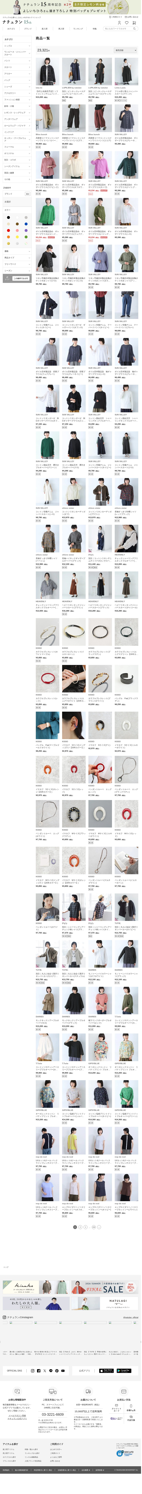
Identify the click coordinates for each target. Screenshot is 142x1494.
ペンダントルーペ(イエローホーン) (126, 881)
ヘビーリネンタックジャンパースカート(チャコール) (126, 606)
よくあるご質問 (56, 1457)
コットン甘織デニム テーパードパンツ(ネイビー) (100, 326)
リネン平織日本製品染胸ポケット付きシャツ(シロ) (73, 279)
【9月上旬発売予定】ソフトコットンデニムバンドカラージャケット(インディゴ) (47, 92)
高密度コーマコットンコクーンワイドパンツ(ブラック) (73, 139)
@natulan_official (130, 1317)
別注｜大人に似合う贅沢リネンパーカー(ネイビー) (126, 928)
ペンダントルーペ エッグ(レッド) (100, 790)
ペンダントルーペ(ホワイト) (47, 928)
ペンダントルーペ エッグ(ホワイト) (47, 834)
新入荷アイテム (8, 1449)
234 (94, 1227)
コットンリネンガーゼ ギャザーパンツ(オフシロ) (73, 326)
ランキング (78, 29)
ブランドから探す (9, 1461)
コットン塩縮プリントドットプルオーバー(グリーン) (126, 1115)
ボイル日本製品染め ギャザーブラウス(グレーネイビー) (126, 139)
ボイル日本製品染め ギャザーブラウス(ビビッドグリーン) (47, 232)
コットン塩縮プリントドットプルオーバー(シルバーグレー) (73, 1115)
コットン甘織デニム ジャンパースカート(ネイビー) (100, 466)
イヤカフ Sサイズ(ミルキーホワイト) (126, 746)
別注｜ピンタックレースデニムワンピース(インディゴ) (73, 92)
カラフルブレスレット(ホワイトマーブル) (47, 653)
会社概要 (85, 1470)
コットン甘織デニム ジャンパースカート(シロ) (47, 513)
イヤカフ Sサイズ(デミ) (99, 745)
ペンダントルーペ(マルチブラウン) (99, 881)
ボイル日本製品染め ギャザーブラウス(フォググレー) (73, 232)
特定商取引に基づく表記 (43, 1470)
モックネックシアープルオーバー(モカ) (47, 1021)
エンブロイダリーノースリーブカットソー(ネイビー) (100, 1208)
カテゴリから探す (9, 1457)
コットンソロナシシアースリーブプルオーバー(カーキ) (126, 1021)
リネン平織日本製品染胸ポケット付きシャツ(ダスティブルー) (100, 279)
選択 (27, 194)
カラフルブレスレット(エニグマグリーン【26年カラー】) (126, 653)
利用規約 (6, 1470)
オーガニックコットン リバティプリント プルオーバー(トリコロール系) (100, 1068)
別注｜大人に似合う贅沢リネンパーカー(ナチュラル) (73, 975)
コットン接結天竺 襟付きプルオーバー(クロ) (73, 466)
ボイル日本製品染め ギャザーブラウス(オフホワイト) (73, 186)
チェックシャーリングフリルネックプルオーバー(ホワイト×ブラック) (47, 606)
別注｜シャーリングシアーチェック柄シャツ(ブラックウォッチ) (73, 928)
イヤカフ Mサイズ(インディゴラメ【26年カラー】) (47, 881)
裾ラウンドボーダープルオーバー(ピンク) (100, 1021)
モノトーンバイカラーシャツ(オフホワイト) (100, 975)
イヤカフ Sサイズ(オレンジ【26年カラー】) (47, 790)
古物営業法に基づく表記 (67, 1470)
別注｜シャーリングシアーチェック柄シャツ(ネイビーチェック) (100, 928)
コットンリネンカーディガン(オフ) (73, 513)
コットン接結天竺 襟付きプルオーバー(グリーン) (47, 466)
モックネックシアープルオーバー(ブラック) (73, 1021)
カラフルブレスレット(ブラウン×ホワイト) (99, 699)
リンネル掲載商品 (31, 1457)
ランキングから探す (32, 1453)
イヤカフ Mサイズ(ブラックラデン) (74, 834)
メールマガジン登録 (17, 1416)
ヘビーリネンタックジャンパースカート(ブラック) (100, 606)
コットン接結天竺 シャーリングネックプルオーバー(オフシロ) (126, 419)
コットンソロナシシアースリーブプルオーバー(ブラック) (73, 1068)
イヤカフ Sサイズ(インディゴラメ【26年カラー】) (73, 746)
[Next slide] (141, 1342)
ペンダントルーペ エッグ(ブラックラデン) (126, 790)
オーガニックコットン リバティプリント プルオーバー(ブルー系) (47, 1115)
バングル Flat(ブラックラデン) (126, 699)
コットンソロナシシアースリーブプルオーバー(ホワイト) (47, 1068)
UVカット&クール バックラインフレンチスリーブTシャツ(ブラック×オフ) (126, 1161)
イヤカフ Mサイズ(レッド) (125, 834)
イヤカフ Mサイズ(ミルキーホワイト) (100, 834)
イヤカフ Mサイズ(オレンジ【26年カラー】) (74, 881)
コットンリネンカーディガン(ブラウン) (100, 513)
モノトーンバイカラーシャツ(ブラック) (126, 975)
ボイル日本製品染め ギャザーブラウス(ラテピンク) (47, 186)
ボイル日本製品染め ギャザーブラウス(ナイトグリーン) (126, 186)
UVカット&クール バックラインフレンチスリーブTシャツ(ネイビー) (47, 1161)
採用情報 (99, 1470)
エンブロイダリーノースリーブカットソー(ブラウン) (126, 1208)
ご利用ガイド (55, 1453)
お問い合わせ (55, 1461)
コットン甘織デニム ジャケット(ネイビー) (47, 326)
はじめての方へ (56, 1449)
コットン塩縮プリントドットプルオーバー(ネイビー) (100, 1115)
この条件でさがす (21, 278)
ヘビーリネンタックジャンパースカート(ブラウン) (73, 606)
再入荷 (61, 29)
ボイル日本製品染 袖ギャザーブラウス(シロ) (100, 372)
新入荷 (45, 29)
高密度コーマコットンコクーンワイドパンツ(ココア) (100, 139)
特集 (95, 29)
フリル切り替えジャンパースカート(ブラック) (126, 92)
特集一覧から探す (31, 1449)
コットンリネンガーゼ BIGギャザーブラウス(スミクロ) (74, 419)
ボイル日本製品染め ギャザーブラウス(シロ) (126, 232)
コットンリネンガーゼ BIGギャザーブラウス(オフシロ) (47, 419)
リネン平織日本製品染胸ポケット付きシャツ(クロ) (47, 279)
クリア (7, 279)
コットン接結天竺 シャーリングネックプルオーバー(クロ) (100, 419)
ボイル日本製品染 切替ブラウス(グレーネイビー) (73, 372)
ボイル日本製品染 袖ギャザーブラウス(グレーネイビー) (126, 372)
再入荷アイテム (8, 1453)
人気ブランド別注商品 (33, 1461)
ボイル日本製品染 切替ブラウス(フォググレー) (47, 372)
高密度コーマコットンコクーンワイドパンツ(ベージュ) (47, 139)
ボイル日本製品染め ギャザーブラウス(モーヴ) (100, 186)
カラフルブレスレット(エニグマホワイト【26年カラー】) (74, 699)
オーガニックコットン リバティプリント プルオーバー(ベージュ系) (126, 1068)
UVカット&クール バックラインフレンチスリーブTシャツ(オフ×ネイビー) (99, 1161)
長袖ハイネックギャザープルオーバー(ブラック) (73, 559)
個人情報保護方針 (21, 1470)
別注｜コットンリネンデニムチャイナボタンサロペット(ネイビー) (100, 559)
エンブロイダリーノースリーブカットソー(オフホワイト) (73, 1208)
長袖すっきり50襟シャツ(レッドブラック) (125, 513)
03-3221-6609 (53, 1414)
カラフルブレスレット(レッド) (47, 699)
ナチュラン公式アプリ (17, 1419)
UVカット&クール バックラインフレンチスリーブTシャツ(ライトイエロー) (73, 1161)
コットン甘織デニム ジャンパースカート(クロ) (126, 466)
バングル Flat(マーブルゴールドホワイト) (47, 746)
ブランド (28, 29)
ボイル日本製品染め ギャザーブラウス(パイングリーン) (100, 232)
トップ (5, 1267)
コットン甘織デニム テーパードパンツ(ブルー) (126, 326)
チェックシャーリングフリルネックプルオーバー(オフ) (126, 559)
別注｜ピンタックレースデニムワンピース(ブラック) (100, 92)
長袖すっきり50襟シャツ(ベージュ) (46, 559)
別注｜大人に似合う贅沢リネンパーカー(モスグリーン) (47, 975)
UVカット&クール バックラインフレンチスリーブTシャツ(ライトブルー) (47, 1208)
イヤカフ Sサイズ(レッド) (72, 790)
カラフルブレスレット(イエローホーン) (73, 653)
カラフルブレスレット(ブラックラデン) (99, 653)
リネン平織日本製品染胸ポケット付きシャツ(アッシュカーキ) (126, 279)
